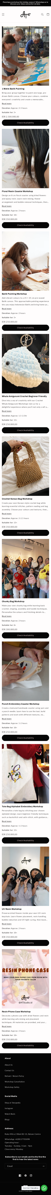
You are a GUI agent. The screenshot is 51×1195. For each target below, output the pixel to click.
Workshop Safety (12, 1087)
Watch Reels (10, 1114)
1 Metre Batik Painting (13, 89)
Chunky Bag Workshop (13, 601)
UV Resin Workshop (12, 909)
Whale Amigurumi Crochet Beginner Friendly (24, 396)
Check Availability (25, 122)
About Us (9, 1065)
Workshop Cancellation (15, 1082)
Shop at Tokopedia (12, 1103)
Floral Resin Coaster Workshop (17, 191)
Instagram (9, 1108)
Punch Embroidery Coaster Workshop (20, 704)
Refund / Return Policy (14, 1076)
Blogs (7, 1119)
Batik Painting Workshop (14, 294)
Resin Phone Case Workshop (16, 1012)
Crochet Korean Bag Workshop (17, 499)
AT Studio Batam (27, 1191)
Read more (7, 103)
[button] (3, 14)
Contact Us (9, 1070)
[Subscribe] (43, 1166)
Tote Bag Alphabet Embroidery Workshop (22, 806)
